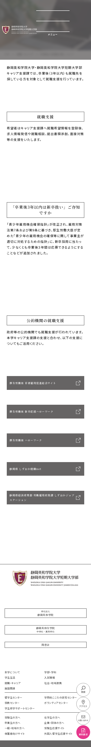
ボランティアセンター (56, 703)
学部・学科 (50, 672)
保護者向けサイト (15, 733)
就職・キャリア (13, 683)
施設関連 (10, 688)
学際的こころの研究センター (60, 697)
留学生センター (13, 697)
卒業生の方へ (13, 722)
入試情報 (49, 677)
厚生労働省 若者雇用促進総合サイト (33, 383)
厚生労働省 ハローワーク (26, 440)
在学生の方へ (52, 717)
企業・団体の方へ (54, 722)
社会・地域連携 (53, 683)
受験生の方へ (13, 717)
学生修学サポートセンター (20, 708)
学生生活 (10, 677)
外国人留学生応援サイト (58, 733)
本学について (12, 672)
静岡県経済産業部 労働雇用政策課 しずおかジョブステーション (42, 497)
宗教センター (12, 703)
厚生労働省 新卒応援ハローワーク (31, 411)
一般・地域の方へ (15, 728)
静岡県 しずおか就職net (25, 469)
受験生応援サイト (54, 728)
